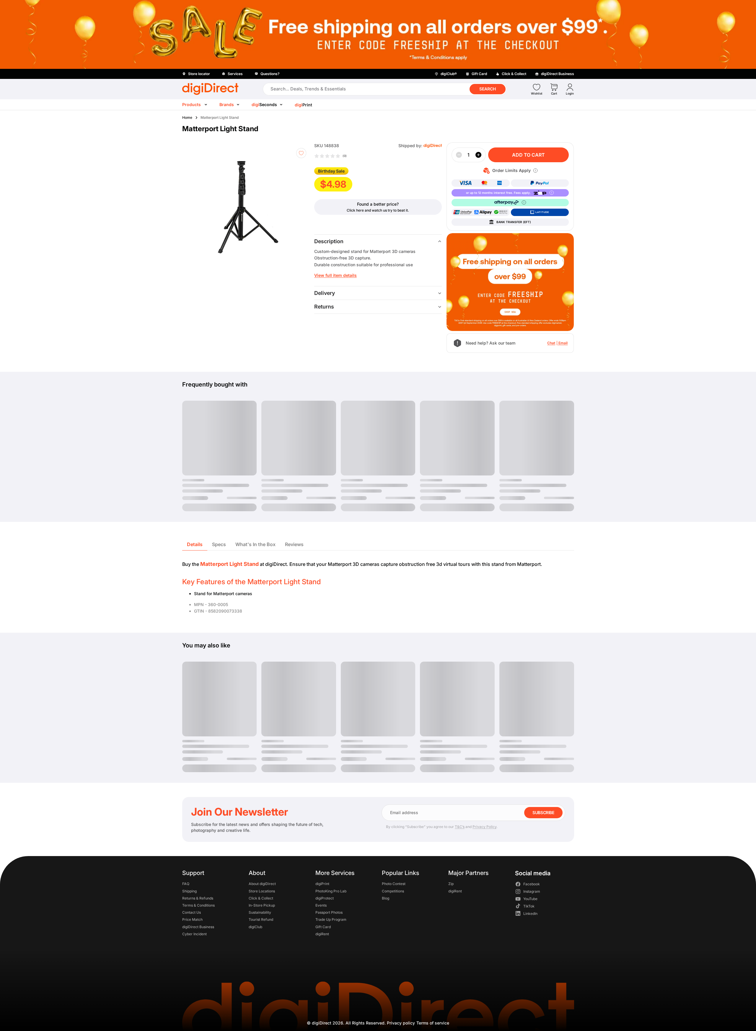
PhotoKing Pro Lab (330, 891)
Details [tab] (195, 544)
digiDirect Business (198, 927)
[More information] (535, 170)
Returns (324, 306)
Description (328, 241)
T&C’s (460, 826)
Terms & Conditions (198, 905)
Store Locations (262, 891)
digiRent (322, 934)
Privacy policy (401, 1022)
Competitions (393, 891)
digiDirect (321, 1022)
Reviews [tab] (294, 544)
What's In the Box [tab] (255, 544)
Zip (451, 884)
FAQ (185, 884)
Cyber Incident (194, 934)
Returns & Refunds (197, 898)
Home (187, 117)
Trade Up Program (330, 920)
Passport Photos (328, 912)
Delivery (324, 293)
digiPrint (322, 884)
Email (563, 343)
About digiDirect (262, 884)
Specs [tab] (219, 544)
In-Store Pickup (262, 905)
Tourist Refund (261, 920)
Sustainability (260, 912)
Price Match (192, 920)
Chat (551, 343)
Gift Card (322, 927)
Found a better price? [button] (378, 204)
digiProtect (324, 898)
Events (320, 905)
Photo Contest (393, 884)
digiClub (255, 927)
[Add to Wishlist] (301, 153)
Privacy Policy (484, 826)
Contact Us (191, 912)
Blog (385, 898)
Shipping (189, 891)
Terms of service (432, 1022)
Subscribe (543, 812)
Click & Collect (261, 898)
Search (487, 88)
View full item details (335, 275)
